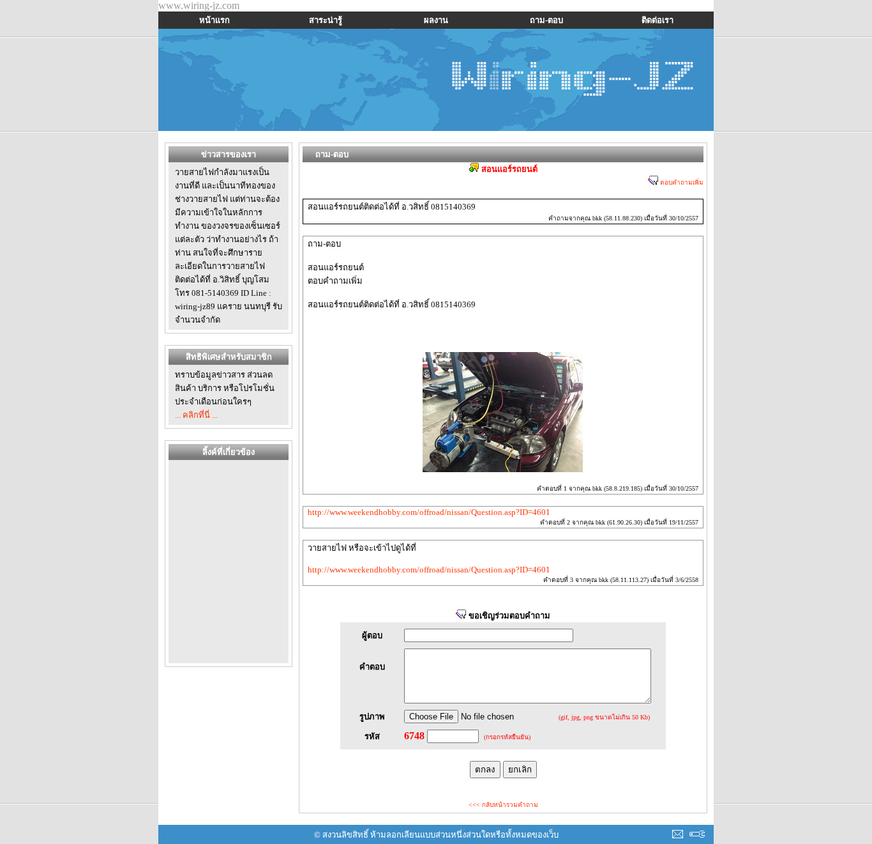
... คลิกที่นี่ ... (196, 415)
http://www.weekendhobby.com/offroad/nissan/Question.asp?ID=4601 (429, 512)
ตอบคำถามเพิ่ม (680, 182)
